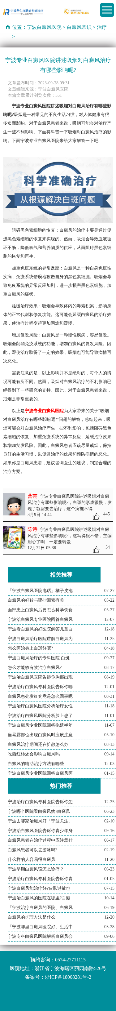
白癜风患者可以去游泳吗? (32, 850)
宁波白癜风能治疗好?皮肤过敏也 (39, 888)
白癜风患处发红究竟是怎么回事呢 (40, 696)
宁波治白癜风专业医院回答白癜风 (40, 619)
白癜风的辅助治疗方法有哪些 (36, 763)
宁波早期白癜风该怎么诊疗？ (36, 869)
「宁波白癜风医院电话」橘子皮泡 (40, 590)
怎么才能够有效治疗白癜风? (35, 667)
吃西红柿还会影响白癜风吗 (34, 754)
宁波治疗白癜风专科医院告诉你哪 (40, 686)
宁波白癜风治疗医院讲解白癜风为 (40, 638)
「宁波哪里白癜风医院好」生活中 (40, 926)
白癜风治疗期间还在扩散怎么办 (38, 744)
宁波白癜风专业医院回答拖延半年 (40, 725)
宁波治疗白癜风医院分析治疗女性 (40, 706)
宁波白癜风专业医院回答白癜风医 (40, 773)
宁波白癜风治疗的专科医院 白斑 (39, 658)
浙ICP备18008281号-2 (68, 977)
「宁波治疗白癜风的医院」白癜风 (40, 907)
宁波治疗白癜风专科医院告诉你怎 (40, 801)
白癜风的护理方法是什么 (31, 917)
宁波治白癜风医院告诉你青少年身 (40, 830)
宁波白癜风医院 (44, 27)
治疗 (102, 27)
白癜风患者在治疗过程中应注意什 (40, 840)
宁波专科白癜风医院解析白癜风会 (40, 936)
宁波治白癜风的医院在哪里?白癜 (39, 898)
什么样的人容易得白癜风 (31, 859)
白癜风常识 (79, 27)
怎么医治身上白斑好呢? (30, 648)
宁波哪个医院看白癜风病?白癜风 (39, 811)
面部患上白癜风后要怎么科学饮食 (40, 610)
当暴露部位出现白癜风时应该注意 (40, 735)
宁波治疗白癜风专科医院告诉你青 (40, 878)
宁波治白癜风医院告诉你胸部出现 (40, 677)
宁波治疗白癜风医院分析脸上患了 (40, 715)
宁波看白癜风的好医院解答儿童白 (40, 629)
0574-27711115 (70, 959)
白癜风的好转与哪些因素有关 (36, 600)
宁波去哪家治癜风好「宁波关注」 (40, 821)
